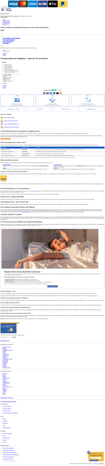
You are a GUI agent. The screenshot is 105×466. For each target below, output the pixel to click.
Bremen (4, 347)
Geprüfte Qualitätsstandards (9, 117)
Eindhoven (5, 379)
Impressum (5, 421)
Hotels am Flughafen (7, 408)
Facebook (5, 53)
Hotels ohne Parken (8, 64)
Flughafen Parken (6, 20)
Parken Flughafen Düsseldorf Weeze (10, 452)
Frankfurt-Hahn (6, 354)
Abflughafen (5, 74)
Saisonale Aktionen (7, 164)
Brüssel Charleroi (6, 377)
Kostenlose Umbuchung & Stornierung (11, 127)
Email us (4, 55)
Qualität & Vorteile (65, 109)
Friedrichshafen (6, 355)
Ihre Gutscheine (8, 41)
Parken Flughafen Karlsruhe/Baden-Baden (11, 454)
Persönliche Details (9, 40)
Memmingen (5, 362)
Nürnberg (5, 364)
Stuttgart (4, 366)
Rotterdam (5, 388)
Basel (4, 374)
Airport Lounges (7, 68)
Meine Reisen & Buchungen (11, 38)
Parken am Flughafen (8, 67)
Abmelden (6, 43)
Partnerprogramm (6, 437)
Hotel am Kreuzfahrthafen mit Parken (11, 70)
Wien (4, 393)
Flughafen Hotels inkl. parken (6, 397)
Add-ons (55, 168)
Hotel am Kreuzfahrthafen (9, 69)
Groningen (5, 381)
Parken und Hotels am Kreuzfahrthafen (10, 412)
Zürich (4, 394)
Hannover (5, 357)
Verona (4, 392)
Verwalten (95, 463)
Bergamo (4, 375)
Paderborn (5, 365)
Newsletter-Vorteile (58, 164)
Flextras (4, 168)
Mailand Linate (6, 383)
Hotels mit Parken (7, 66)
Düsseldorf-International (7, 350)
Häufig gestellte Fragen (91, 109)
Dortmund (5, 349)
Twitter (4, 54)
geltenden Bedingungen (98, 183)
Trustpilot (4, 219)
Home (4, 19)
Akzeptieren (101, 463)
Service (4, 24)
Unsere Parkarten (39, 109)
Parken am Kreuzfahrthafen (9, 72)
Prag (4, 387)
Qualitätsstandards (25, 211)
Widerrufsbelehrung (7, 427)
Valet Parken (33, 191)
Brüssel (4, 376)
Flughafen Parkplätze (4, 340)
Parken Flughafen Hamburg (8, 458)
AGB (4, 425)
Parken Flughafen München (8, 448)
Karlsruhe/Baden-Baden (7, 358)
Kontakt (4, 418)
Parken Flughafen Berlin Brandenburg (10, 461)
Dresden (4, 351)
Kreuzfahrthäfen (6, 23)
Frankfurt (5, 353)
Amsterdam (5, 373)
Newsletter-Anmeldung (7, 433)
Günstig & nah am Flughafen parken (11, 120)
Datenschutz (5, 423)
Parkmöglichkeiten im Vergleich (13, 109)
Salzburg (4, 389)
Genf (4, 380)
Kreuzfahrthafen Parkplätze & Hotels (8, 401)
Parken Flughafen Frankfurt (8, 450)
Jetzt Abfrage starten (52, 286)
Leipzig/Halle (5, 361)
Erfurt (4, 352)
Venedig (4, 391)
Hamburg (5, 356)
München (5, 363)
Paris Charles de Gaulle (7, 386)
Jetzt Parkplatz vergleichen (5, 138)
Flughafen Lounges (6, 22)
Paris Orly (5, 385)
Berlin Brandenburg (7, 346)
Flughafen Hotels (6, 21)
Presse (4, 435)
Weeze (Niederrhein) (7, 367)
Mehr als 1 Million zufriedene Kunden (11, 123)
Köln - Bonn (5, 360)
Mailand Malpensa (6, 382)
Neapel (4, 384)
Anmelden (14, 337)
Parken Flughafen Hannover (8, 456)
